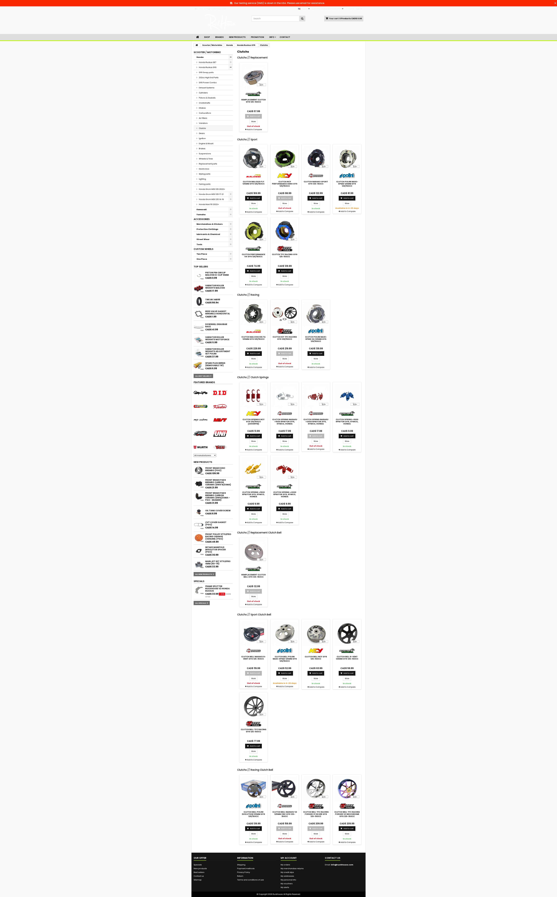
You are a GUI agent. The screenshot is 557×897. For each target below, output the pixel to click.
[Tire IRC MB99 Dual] (199, 301)
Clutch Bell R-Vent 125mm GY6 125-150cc (347, 657)
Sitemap (198, 879)
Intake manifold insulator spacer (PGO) (215, 549)
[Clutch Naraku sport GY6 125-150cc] (316, 158)
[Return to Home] (196, 45)
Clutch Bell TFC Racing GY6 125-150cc (253, 730)
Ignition (202, 138)
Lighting (202, 179)
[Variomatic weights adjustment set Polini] (199, 353)
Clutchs (202, 128)
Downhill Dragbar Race (216, 325)
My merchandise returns (292, 868)
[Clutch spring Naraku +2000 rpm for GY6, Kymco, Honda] (316, 396)
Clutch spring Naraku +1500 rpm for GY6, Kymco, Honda (284, 421)
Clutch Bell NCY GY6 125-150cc (316, 657)
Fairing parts (204, 184)
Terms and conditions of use (250, 879)
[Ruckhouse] (220, 22)
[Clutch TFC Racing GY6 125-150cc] (285, 231)
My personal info (288, 879)
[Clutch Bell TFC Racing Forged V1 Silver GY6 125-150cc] (316, 789)
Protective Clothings (207, 229)
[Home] (197, 37)
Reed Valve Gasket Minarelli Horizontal (217, 312)
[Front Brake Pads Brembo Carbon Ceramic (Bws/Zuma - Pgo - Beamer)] (199, 497)
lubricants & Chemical (208, 234)
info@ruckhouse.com (342, 864)
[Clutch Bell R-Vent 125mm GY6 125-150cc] (347, 633)
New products (203, 462)
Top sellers (201, 266)
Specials (199, 581)
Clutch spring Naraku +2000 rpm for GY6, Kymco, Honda (315, 421)
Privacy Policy (243, 872)
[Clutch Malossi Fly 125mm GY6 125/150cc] (253, 158)
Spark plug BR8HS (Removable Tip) (215, 364)
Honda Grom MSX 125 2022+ (211, 189)
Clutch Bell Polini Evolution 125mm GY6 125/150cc (253, 814)
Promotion (257, 37)
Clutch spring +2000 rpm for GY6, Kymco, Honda (284, 494)
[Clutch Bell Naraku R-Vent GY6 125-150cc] (253, 633)
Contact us (199, 876)
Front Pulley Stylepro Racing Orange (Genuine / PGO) (218, 536)
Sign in (359, 9)
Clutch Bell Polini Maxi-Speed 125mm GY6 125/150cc (285, 659)
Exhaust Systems (206, 87)
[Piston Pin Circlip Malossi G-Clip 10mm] (199, 275)
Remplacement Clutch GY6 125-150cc (253, 100)
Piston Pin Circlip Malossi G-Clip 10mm (217, 273)
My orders (285, 864)
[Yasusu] (220, 447)
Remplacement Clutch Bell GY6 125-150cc (253, 575)
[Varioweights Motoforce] (199, 340)
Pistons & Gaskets (207, 97)
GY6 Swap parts (206, 72)
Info (271, 37)
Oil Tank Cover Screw (218, 510)
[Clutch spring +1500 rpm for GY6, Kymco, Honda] (253, 469)
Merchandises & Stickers (210, 224)
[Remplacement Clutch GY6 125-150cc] (253, 76)
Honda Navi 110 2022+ (208, 204)
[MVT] (220, 419)
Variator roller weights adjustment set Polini (217, 351)
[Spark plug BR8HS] (199, 366)
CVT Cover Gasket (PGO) (215, 523)
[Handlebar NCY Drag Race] (199, 327)
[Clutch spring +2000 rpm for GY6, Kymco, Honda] (285, 469)
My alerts (285, 887)
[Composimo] (200, 392)
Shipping (241, 864)
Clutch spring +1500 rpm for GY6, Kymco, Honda (253, 494)
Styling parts (204, 174)
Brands (219, 37)
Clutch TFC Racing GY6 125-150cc (284, 255)
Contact (285, 37)
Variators (203, 123)
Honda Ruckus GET (207, 62)
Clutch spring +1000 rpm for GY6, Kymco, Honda (347, 421)
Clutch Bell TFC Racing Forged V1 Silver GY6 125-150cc (316, 814)
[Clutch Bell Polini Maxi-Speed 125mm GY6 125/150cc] (285, 633)
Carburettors (204, 113)
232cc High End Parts (208, 77)
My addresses (287, 876)
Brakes (201, 148)
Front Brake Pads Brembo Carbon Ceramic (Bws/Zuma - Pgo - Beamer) (217, 496)
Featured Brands (204, 382)
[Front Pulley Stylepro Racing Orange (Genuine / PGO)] (199, 538)
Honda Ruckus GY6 (207, 67)
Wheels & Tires (205, 158)
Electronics (203, 168)
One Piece (202, 259)
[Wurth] (200, 447)
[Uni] (220, 433)
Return (240, 876)
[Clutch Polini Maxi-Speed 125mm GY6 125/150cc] (347, 158)
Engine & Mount (205, 143)
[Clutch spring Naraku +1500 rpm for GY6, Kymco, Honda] (285, 396)
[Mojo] (200, 419)
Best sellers (199, 872)
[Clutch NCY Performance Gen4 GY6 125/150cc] (285, 158)
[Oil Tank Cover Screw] (199, 512)
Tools (199, 244)
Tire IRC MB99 (212, 299)
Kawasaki (202, 209)
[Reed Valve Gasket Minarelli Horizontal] (199, 314)
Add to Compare (254, 129)
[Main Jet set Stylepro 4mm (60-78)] (199, 564)
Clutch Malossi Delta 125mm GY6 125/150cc (253, 338)
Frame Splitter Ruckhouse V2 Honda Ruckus (217, 588)
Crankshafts (204, 103)
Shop (207, 37)
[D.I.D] (220, 392)
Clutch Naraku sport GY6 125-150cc (316, 182)
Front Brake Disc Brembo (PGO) (215, 469)
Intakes (202, 108)
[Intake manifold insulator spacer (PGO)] (199, 551)
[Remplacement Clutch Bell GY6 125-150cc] (253, 551)
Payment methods (246, 868)
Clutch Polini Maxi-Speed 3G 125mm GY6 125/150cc (316, 339)
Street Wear (203, 239)
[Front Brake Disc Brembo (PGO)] (199, 471)
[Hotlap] (200, 406)
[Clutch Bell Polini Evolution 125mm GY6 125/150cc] (253, 789)
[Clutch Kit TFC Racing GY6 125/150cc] (285, 314)
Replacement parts (207, 163)
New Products (237, 37)
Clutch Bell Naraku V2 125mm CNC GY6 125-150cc (284, 814)
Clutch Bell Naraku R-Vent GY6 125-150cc (253, 657)
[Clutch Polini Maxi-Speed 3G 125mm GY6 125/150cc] (316, 314)
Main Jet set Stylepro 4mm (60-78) (217, 562)
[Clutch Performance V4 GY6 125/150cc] (253, 231)
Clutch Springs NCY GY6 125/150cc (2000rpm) (254, 421)
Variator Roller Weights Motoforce (217, 338)
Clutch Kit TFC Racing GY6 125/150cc (285, 338)
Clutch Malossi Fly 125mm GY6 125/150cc (254, 182)
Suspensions (204, 153)
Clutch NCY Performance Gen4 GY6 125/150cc (284, 183)
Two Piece (202, 254)
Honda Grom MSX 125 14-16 (211, 199)
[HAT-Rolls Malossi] (199, 288)
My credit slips (287, 872)
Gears (201, 133)
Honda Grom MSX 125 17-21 (211, 194)
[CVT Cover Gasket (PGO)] (199, 525)
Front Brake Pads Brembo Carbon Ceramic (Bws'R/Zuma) (218, 482)
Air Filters (202, 118)
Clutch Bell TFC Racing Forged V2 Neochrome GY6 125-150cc (347, 814)
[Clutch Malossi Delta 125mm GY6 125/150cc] (253, 314)
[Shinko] (200, 433)
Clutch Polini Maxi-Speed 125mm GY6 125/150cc (347, 183)
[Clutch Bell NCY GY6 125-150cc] (316, 633)
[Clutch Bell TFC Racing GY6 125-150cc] (253, 706)
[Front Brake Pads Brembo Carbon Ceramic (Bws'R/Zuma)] (199, 484)
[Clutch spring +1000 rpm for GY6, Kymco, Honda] (347, 396)
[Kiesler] (220, 406)
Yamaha (201, 214)
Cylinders (203, 92)
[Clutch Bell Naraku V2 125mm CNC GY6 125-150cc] (285, 789)
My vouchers (287, 883)
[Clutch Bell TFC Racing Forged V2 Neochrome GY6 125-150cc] (347, 789)
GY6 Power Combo (207, 82)
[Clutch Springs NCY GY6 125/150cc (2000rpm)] (253, 396)
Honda (200, 57)
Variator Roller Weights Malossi (215, 286)
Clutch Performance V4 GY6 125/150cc (253, 255)
